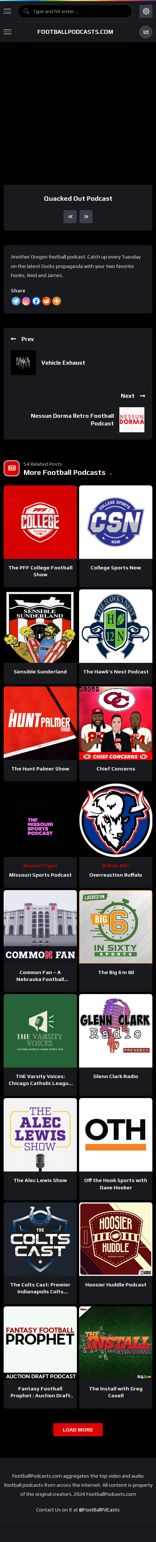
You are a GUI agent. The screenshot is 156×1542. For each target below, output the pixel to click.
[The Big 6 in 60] (115, 927)
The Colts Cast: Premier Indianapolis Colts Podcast (40, 1291)
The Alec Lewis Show (40, 1180)
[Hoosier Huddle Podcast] (115, 1239)
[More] (56, 301)
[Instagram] (26, 301)
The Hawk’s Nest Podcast (116, 671)
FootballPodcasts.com (75, 31)
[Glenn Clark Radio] (115, 1031)
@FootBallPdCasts (99, 1510)
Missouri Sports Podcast (40, 875)
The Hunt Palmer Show (40, 769)
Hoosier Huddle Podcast (116, 1284)
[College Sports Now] (115, 522)
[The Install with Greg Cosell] (115, 1343)
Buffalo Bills (115, 865)
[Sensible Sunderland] (40, 626)
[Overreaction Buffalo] (115, 820)
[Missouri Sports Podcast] (40, 820)
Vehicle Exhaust (63, 362)
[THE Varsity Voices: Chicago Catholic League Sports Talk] (40, 1031)
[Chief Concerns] (115, 723)
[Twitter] (16, 301)
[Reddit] (46, 301)
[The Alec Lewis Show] (40, 1134)
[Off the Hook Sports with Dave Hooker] (115, 1134)
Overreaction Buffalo (115, 875)
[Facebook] (36, 301)
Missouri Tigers (40, 865)
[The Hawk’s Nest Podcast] (115, 626)
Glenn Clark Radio (115, 1076)
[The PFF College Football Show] (40, 522)
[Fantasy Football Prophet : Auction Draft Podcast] (40, 1343)
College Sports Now (116, 567)
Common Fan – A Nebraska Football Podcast (40, 979)
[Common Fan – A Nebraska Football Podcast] (40, 927)
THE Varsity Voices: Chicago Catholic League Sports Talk (40, 1083)
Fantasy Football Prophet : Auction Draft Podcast (40, 1395)
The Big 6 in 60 (116, 972)
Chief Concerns (116, 769)
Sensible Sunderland (40, 671)
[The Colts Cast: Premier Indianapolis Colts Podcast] (40, 1239)
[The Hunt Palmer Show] (40, 723)
